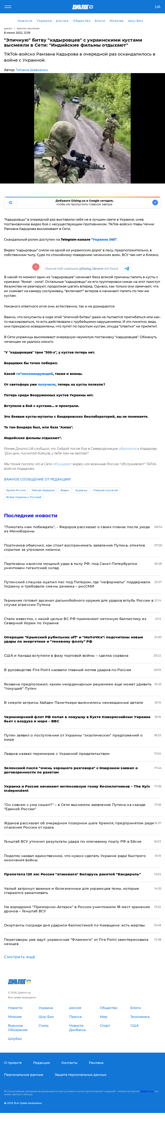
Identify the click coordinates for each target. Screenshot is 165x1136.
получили (47, 384)
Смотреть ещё (19, 957)
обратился (128, 449)
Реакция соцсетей (105, 490)
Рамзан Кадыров (43, 490)
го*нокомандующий (34, 374)
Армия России (16, 490)
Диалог (8, 28)
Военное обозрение (28, 28)
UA (157, 7)
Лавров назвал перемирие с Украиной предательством (57, 754)
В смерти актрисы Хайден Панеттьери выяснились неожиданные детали (73, 703)
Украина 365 (104, 239)
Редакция (41, 1063)
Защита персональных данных (80, 1075)
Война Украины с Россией (23, 497)
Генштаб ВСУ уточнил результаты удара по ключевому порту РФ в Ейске (72, 841)
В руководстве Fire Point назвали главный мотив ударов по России (67, 670)
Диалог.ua (146, 1091)
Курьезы (81, 490)
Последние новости (30, 515)
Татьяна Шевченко (32, 70)
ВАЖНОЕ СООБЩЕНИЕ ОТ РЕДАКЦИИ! (37, 479)
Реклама (96, 1063)
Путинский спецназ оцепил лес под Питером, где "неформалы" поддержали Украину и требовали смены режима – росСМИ (77, 584)
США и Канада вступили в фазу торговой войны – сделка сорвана (66, 655)
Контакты (69, 1063)
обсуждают (62, 464)
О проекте (13, 1063)
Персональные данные (23, 1075)
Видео (65, 490)
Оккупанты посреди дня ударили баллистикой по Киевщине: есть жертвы (74, 925)
